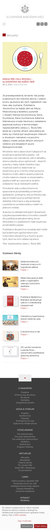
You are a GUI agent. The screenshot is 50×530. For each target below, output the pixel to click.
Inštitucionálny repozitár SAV (25, 481)
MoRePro (25, 442)
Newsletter (25, 460)
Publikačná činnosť (25, 421)
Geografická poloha (25, 402)
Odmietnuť (26, 526)
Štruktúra (25, 397)
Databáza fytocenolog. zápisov (25, 486)
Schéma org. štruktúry (25, 395)
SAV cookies (20, 515)
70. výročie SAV (25, 465)
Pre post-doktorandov (25, 436)
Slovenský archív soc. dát (25, 483)
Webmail (25, 500)
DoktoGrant (25, 444)
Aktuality (12, 35)
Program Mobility (25, 447)
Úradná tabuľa (25, 462)
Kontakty (25, 400)
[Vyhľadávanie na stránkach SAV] (38, 24)
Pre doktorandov (25, 434)
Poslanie (25, 392)
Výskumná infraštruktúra (25, 423)
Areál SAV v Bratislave (25, 468)
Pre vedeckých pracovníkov (25, 439)
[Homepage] (25, 9)
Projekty (25, 413)
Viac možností (24, 521)
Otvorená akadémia (25, 491)
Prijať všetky (40, 526)
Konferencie (25, 416)
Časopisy (25, 418)
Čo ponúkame (25, 470)
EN (46, 24)
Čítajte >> (25, 270)
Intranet (25, 498)
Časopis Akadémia (25, 489)
